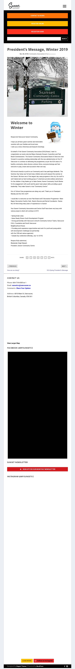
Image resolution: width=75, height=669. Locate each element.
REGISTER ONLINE (37, 24)
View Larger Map (13, 343)
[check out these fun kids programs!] (22, 631)
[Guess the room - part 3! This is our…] (22, 542)
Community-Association (37, 54)
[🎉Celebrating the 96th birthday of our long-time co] (53, 631)
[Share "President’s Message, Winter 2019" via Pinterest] (38, 257)
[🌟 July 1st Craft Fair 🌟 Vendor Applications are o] (22, 595)
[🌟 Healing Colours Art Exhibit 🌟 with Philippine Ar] (53, 577)
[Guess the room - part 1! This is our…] (22, 560)
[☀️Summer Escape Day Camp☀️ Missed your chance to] (22, 613)
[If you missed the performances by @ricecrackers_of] (53, 489)
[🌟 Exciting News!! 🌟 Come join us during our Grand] (53, 595)
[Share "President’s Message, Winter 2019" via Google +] (34, 257)
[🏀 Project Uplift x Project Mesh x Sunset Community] (53, 613)
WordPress (39, 666)
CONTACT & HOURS (37, 16)
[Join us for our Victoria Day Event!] (22, 524)
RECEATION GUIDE (37, 31)
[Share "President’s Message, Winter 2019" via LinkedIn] (42, 257)
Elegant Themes (21, 666)
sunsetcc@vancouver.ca (21, 285)
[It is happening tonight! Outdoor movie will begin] (22, 489)
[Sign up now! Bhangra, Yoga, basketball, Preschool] (53, 648)
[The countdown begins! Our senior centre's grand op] (53, 560)
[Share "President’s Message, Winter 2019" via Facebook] (27, 257)
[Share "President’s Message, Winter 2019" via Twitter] (31, 257)
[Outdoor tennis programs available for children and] (53, 507)
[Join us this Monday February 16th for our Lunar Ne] (22, 648)
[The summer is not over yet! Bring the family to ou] (22, 507)
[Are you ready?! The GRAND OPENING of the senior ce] (22, 577)
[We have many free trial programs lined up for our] (53, 524)
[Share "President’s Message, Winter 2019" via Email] (45, 257)
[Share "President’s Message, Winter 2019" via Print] (49, 257)
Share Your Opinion (23, 288)
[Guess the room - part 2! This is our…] (53, 542)
